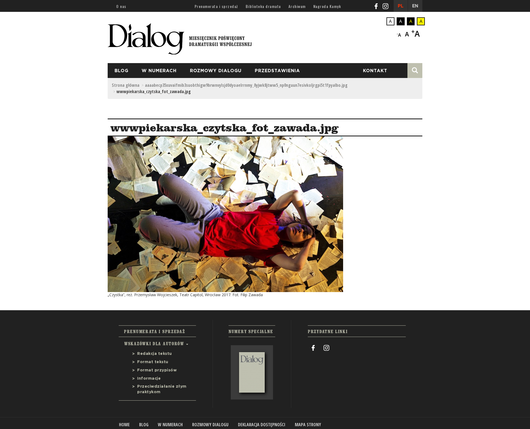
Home (124, 425)
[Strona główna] (180, 37)
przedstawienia (277, 71)
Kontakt (375, 71)
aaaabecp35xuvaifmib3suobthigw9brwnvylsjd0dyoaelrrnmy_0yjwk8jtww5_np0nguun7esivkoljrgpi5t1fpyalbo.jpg (246, 85)
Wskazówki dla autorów (155, 344)
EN (415, 6)
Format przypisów (157, 370)
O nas (121, 6)
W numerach (159, 71)
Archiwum (297, 6)
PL (401, 6)
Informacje (149, 379)
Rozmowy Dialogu (216, 71)
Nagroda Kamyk (327, 6)
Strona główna (125, 85)
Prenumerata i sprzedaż (216, 6)
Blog (121, 71)
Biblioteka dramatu (263, 6)
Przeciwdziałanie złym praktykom (162, 389)
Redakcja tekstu (154, 354)
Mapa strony (308, 425)
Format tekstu (152, 362)
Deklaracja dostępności (261, 425)
